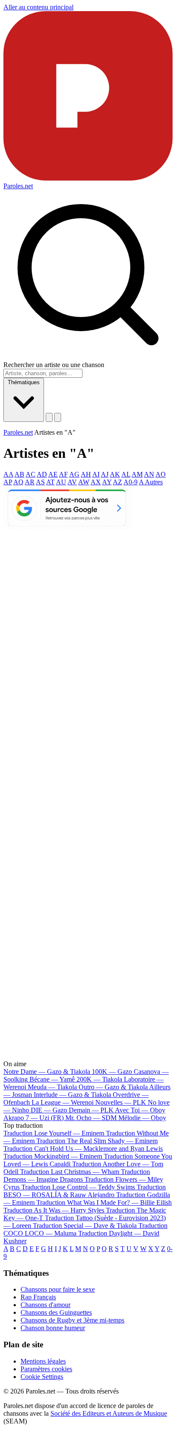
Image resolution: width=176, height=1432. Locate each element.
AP (7, 482)
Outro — (113, 1087)
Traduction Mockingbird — (52, 1156)
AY (106, 482)
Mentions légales (43, 1361)
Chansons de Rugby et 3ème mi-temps (72, 1320)
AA (8, 474)
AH (86, 474)
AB (19, 474)
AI (96, 474)
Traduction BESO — (84, 1190)
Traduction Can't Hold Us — (83, 1148)
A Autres (151, 482)
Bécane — (52, 1079)
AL (125, 474)
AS (40, 482)
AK (115, 474)
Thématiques (24, 382)
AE (53, 474)
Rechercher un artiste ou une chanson (53, 364)
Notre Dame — (46, 1071)
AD (42, 474)
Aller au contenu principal (38, 7)
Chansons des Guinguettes (56, 1312)
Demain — (91, 1110)
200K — (99, 1079)
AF (63, 474)
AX (96, 482)
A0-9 (130, 482)
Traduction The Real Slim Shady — (97, 1140)
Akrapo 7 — (33, 1117)
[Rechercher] (49, 417)
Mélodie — (142, 1117)
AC (30, 474)
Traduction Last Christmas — (69, 1171)
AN (149, 474)
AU (61, 482)
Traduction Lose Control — (78, 1187)
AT (50, 482)
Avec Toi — (140, 1110)
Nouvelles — (120, 1102)
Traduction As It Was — (53, 1210)
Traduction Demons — (76, 1175)
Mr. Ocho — (91, 1117)
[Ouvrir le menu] (57, 417)
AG (74, 474)
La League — (63, 1102)
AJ (105, 474)
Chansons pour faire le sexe (58, 1289)
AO (160, 474)
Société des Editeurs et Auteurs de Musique (108, 1413)
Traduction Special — (85, 1225)
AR (30, 482)
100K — (112, 1071)
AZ (117, 482)
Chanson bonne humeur (53, 1327)
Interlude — (72, 1094)
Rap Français (38, 1297)
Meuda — (52, 1087)
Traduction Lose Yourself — (53, 1133)
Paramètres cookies (46, 1369)
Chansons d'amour (45, 1304)
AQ (18, 482)
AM (137, 474)
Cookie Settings (42, 1376)
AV (72, 482)
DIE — (49, 1110)
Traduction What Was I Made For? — (104, 1202)
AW (83, 482)
